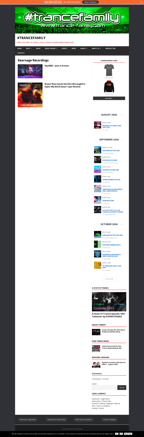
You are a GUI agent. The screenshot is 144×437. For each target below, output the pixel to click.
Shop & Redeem (90, 2)
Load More (109, 279)
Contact (21, 53)
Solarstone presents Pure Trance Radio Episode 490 (111, 347)
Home (19, 48)
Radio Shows (50, 48)
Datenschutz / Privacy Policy (101, 401)
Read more (128, 434)
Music (38, 48)
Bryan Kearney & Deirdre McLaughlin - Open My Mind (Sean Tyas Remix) (65, 85)
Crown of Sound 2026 (110, 170)
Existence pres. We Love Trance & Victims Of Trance (112, 211)
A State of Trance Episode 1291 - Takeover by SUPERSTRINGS (109, 315)
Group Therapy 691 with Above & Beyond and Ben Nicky (113, 331)
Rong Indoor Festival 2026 (112, 235)
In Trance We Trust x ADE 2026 (111, 266)
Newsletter (110, 48)
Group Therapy (99, 325)
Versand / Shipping (109, 419)
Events (64, 48)
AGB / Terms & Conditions (101, 406)
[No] (141, 434)
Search (94, 384)
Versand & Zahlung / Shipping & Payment (106, 403)
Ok (117, 434)
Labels (83, 48)
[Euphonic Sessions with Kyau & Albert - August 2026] (96, 367)
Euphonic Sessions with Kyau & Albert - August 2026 (113, 363)
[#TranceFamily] (72, 32)
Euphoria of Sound (109, 160)
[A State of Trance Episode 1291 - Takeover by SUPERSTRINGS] (109, 310)
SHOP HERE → (109, 98)
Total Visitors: (97, 379)
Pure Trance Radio (100, 341)
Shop (28, 48)
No (121, 434)
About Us (95, 48)
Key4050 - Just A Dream (57, 65)
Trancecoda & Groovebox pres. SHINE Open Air (112, 190)
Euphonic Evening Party (111, 245)
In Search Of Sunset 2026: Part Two (111, 126)
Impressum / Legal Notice (101, 399)
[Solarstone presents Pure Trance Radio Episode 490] (96, 350)
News (74, 48)
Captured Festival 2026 (111, 150)
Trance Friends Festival (111, 179)
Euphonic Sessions (100, 357)
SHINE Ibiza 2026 (108, 200)
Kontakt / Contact (98, 408)
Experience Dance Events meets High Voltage (111, 255)
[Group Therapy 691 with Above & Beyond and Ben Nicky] (96, 334)
